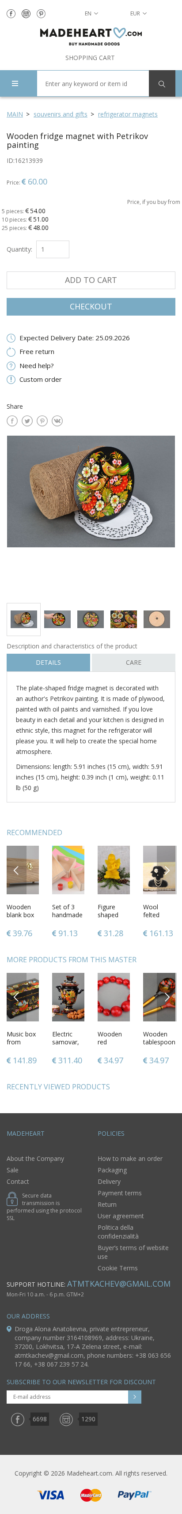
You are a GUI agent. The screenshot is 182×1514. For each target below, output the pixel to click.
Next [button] (167, 870)
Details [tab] (48, 662)
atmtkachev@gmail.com (119, 1283)
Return (107, 1204)
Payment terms (120, 1193)
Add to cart (91, 280)
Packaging (112, 1170)
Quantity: (19, 249)
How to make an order (130, 1158)
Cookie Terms (118, 1268)
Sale (13, 1170)
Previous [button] (17, 870)
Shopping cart (90, 57)
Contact (18, 1181)
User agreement (121, 1216)
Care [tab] (133, 662)
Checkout (91, 306)
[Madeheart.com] (91, 36)
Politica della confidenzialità (118, 1231)
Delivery (109, 1181)
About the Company (35, 1158)
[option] (91, 515)
